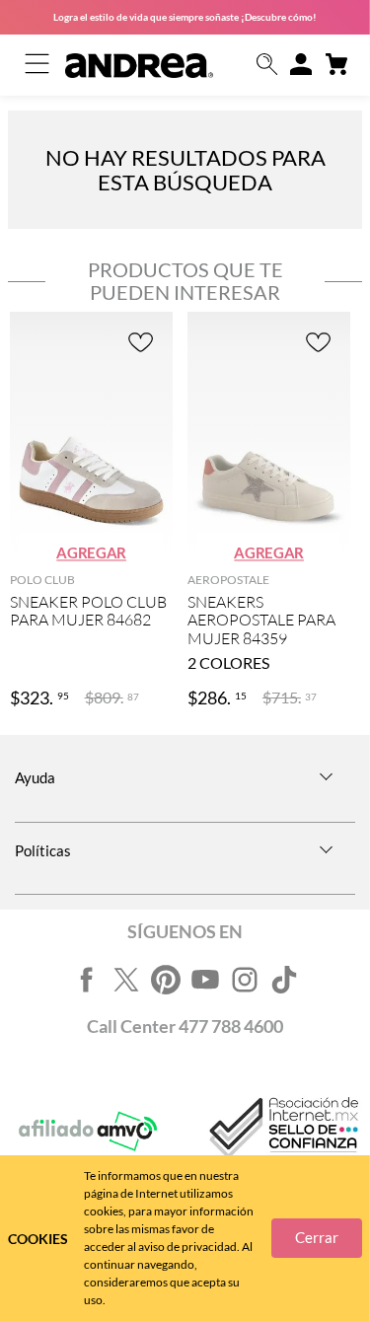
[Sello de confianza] (282, 1132)
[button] (267, 65)
